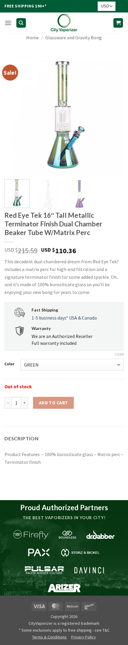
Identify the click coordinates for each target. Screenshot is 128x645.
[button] (8, 22)
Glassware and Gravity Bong (73, 37)
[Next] (113, 115)
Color (9, 364)
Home (32, 37)
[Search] (21, 23)
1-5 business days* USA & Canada (64, 318)
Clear (119, 354)
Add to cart (53, 403)
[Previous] (14, 115)
